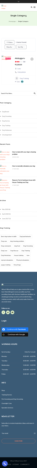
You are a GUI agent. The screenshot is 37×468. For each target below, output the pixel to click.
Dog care (4, 241)
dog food (17, 246)
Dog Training (24, 78)
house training (18, 255)
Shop (3, 390)
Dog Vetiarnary (7, 130)
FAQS (9, 464)
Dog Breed (5, 111)
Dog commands (6, 246)
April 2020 (5, 214)
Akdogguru (20, 58)
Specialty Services (7, 408)
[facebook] (3, 312)
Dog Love (4, 250)
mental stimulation (7, 260)
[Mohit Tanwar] (22, 81)
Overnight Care (7, 403)
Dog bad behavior (25, 236)
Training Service (7, 395)
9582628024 (21, 72)
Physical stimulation (22, 260)
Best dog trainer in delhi (8, 236)
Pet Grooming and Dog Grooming (12, 399)
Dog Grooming (6, 116)
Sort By (20, 47)
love (28, 255)
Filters (10, 42)
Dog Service (6, 121)
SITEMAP (16, 464)
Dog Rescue (14, 250)
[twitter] (8, 312)
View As (9, 47)
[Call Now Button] (5, 463)
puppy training (5, 265)
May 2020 (5, 209)
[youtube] (12, 312)
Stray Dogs (17, 265)
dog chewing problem (17, 241)
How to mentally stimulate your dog (23, 166)
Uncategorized (7, 135)
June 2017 (5, 218)
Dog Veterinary (6, 255)
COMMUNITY (24, 464)
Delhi (19, 69)
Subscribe (19, 441)
